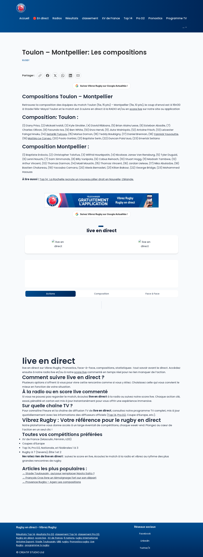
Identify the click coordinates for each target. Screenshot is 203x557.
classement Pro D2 (88, 534)
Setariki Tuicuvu (56, 134)
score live (136, 109)
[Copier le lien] (40, 75)
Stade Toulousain (45, 541)
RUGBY (25, 60)
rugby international (87, 538)
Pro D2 (121, 415)
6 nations (69, 538)
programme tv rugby (37, 545)
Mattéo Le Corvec (39, 138)
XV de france (55, 538)
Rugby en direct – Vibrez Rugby (36, 527)
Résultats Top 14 (25, 534)
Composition (101, 293)
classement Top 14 (66, 534)
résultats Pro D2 (45, 534)
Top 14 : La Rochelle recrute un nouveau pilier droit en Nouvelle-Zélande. (86, 179)
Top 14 (112, 415)
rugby (65, 541)
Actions (50, 293)
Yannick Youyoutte (166, 134)
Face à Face (152, 293)
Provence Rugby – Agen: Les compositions (51, 482)
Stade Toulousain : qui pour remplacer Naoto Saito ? (58, 473)
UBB (59, 541)
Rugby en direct (25, 538)
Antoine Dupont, (25, 541)
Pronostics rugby (79, 541)
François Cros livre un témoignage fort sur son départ (59, 478)
